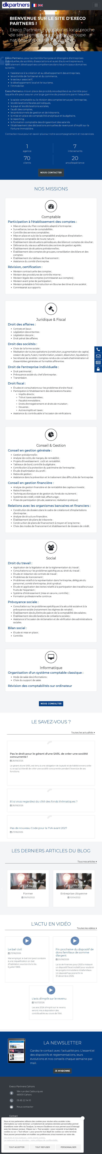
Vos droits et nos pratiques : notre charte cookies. (25, 1138)
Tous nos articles (86, 861)
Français (34, 5)
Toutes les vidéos (86, 928)
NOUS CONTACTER (51, 172)
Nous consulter (51, 703)
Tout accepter (16, 1147)
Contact (13, 1116)
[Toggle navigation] (96, 5)
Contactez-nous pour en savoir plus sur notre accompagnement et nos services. (49, 134)
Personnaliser (68, 1147)
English (40, 5)
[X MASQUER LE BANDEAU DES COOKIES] (82, 1118)
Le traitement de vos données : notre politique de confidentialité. (31, 1140)
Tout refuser (42, 1147)
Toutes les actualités (82, 732)
